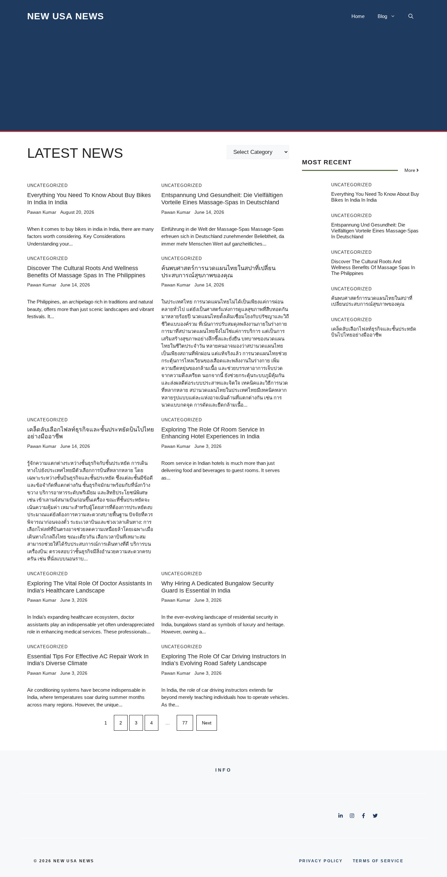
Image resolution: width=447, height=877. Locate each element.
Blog (382, 16)
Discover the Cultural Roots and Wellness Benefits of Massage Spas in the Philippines (86, 272)
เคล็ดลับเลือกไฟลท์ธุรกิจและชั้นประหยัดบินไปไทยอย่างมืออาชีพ (373, 332)
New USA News (65, 16)
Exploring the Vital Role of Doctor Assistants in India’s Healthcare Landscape (89, 587)
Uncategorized (47, 185)
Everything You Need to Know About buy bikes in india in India (375, 197)
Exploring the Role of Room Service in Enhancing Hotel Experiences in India (212, 433)
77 (185, 722)
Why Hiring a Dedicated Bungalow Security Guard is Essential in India (217, 587)
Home (358, 16)
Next (206, 722)
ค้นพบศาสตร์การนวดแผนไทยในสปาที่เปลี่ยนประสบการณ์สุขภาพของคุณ (218, 272)
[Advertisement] (223, 82)
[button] (411, 16)
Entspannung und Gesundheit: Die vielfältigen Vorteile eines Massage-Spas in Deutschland (222, 199)
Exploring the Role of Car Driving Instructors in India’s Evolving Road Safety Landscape (223, 660)
